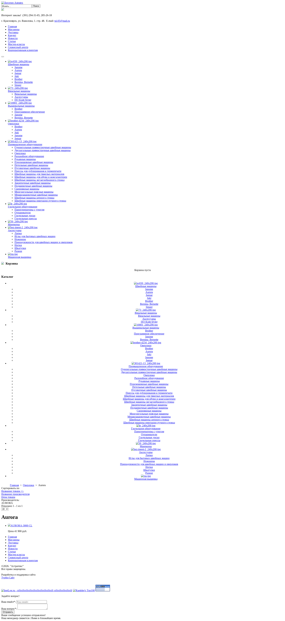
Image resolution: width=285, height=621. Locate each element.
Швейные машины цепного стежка (34, 197)
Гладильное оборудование (22, 206)
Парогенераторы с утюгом (29, 209)
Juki (17, 76)
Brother (18, 79)
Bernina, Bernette (24, 82)
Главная (14, 485)
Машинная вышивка (19, 257)
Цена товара (8, 497)
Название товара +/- (12, 491)
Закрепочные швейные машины (33, 183)
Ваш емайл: (8, 601)
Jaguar (18, 73)
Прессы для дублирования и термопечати (38, 171)
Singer (18, 85)
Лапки (18, 233)
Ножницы (20, 239)
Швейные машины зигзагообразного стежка (39, 180)
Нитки (18, 245)
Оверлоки (13, 123)
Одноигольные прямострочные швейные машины (43, 147)
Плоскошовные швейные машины (34, 162)
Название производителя (15, 494)
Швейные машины (18, 64)
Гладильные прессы (26, 218)
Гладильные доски (25, 215)
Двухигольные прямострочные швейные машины (43, 150)
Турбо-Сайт (8, 577)
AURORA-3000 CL (21, 525)
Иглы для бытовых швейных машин (35, 236)
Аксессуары (21, 97)
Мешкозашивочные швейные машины (36, 194)
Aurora (18, 70)
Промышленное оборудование (25, 144)
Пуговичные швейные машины (32, 168)
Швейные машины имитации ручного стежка (40, 200)
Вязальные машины (19, 91)
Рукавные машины (25, 159)
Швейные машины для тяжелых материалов (39, 174)
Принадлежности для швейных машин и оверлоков (44, 242)
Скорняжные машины (27, 188)
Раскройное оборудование (29, 156)
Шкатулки (20, 248)
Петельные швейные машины (31, 165)
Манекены (14, 224)
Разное (18, 251)
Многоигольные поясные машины (34, 191)
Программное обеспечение (30, 111)
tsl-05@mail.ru (62, 20)
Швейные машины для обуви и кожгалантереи (41, 177)
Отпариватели (23, 212)
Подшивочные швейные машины (33, 185)
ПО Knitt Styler (23, 100)
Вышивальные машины (21, 105)
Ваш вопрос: (9, 608)
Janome (18, 67)
